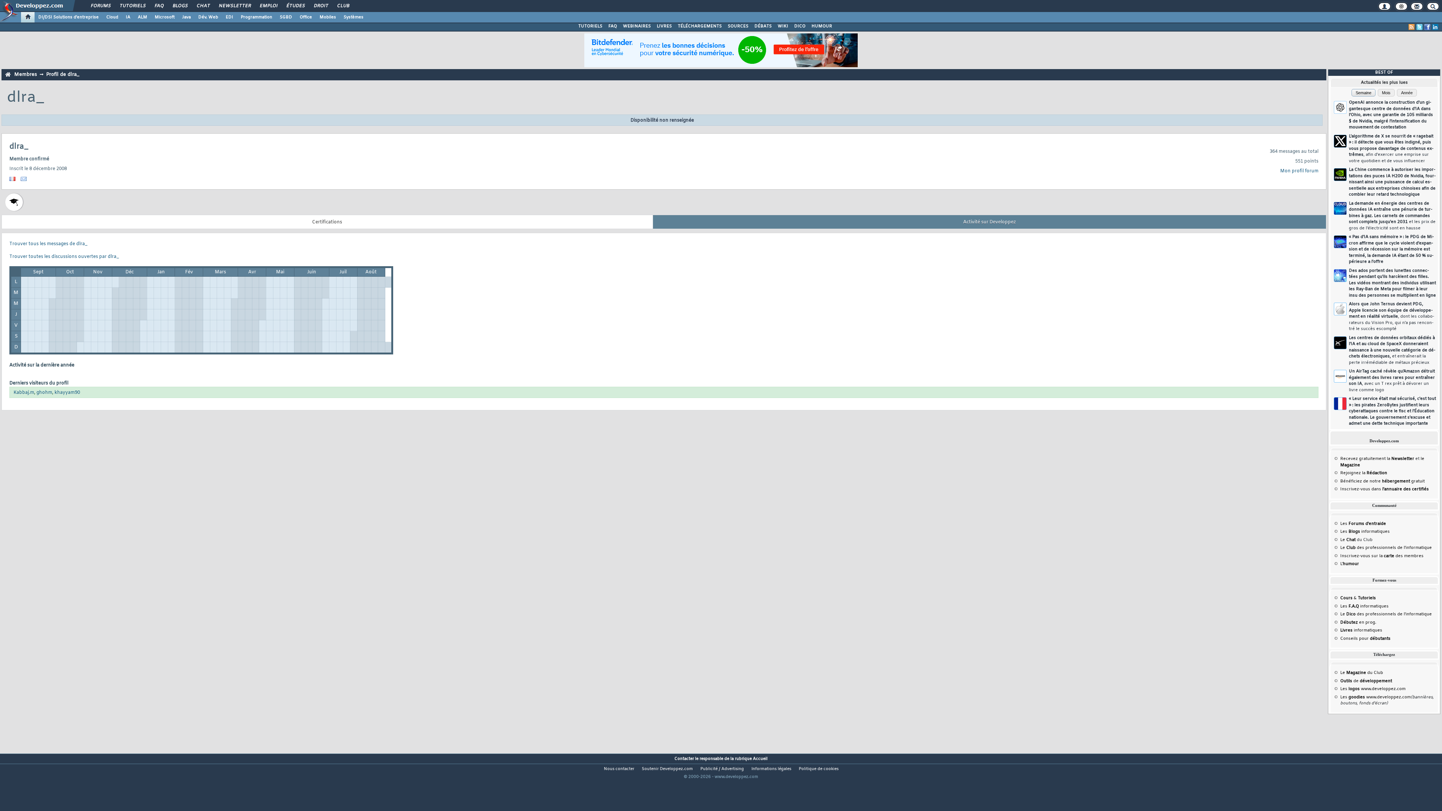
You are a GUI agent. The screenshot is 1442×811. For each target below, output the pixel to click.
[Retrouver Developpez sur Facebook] (1427, 27)
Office (306, 17)
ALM (142, 17)
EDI (229, 17)
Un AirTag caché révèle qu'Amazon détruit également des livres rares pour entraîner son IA (1392, 381)
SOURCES (738, 26)
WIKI (783, 26)
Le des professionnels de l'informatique (1386, 547)
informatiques (1361, 630)
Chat (203, 6)
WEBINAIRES (637, 26)
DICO (799, 26)
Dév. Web (208, 17)
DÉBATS (763, 26)
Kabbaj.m (24, 393)
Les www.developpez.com (1373, 689)
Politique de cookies (819, 769)
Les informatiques (1365, 531)
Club (343, 6)
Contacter (684, 758)
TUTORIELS (590, 26)
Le (1348, 540)
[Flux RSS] (1412, 27)
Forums (100, 6)
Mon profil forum (1299, 171)
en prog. (1358, 622)
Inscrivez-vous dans (1384, 489)
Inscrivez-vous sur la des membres (1382, 556)
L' (1349, 564)
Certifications (327, 222)
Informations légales (771, 769)
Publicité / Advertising (722, 769)
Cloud (112, 17)
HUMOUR (822, 26)
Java (186, 17)
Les (1363, 523)
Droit (321, 6)
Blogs (180, 6)
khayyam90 (67, 393)
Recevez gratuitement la (1377, 458)
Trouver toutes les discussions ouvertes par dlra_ (64, 257)
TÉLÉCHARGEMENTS (700, 26)
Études (295, 6)
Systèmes (354, 17)
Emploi (268, 6)
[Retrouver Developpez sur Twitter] (1419, 27)
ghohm (44, 393)
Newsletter (234, 6)
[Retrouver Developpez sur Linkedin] (1435, 27)
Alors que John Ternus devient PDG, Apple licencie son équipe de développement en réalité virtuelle (1391, 316)
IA (128, 17)
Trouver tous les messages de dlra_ (48, 244)
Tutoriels (132, 6)
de (1366, 681)
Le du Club (1361, 672)
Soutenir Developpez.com (667, 769)
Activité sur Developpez (989, 222)
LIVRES (664, 26)
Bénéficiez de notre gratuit (1382, 481)
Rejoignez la (1363, 473)
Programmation (256, 17)
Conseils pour (1365, 638)
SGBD (286, 17)
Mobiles (328, 17)
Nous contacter (619, 769)
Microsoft (165, 17)
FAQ (159, 6)
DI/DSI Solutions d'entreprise (68, 17)
